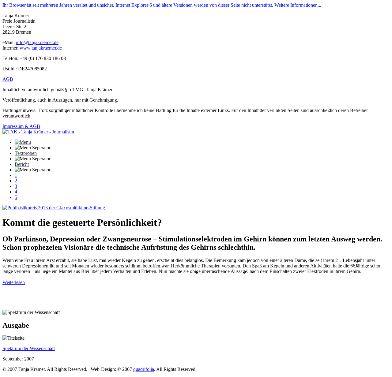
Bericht (22, 164)
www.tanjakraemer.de (41, 47)
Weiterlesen (13, 282)
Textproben (26, 153)
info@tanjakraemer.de (37, 42)
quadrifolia (143, 369)
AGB (7, 79)
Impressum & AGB (21, 126)
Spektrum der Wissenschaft (28, 348)
